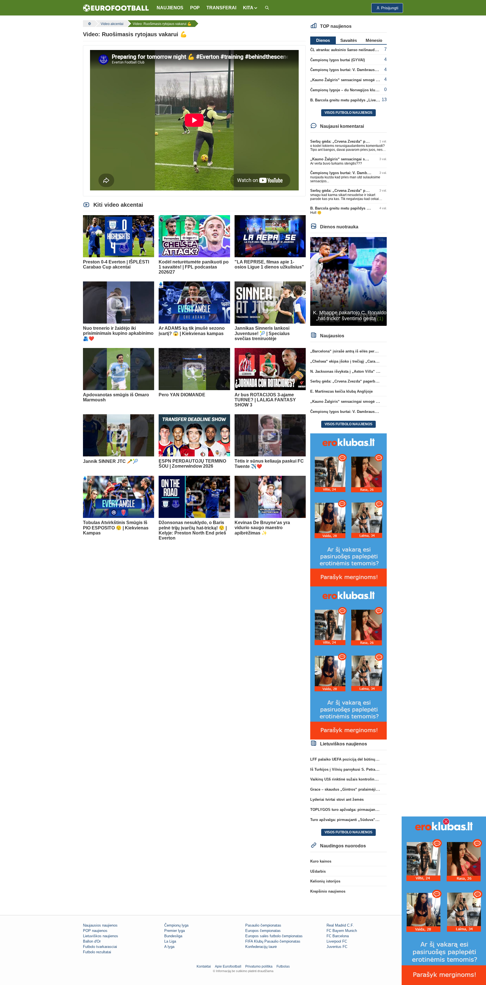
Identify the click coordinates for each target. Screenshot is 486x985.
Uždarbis (318, 871)
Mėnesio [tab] (374, 40)
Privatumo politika (259, 966)
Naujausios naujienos (100, 925)
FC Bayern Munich (342, 931)
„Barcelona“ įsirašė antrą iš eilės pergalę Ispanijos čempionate (365, 351)
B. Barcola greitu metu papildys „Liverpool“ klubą (354, 100)
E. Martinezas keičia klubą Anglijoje (341, 391)
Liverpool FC (337, 941)
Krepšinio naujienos (327, 891)
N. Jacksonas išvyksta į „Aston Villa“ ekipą (347, 371)
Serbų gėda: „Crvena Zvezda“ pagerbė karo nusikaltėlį (357, 141)
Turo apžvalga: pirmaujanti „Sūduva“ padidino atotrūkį (358, 820)
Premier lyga (174, 931)
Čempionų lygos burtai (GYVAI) (337, 60)
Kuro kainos (320, 861)
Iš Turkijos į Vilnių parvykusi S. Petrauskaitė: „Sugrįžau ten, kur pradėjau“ (375, 769)
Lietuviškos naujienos (100, 936)
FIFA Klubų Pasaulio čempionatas (272, 941)
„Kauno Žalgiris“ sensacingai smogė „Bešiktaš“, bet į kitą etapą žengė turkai (377, 80)
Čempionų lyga (176, 925)
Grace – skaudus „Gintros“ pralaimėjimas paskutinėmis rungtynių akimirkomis (379, 789)
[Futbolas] (89, 23)
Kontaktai (204, 966)
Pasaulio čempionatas (263, 925)
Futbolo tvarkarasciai (100, 947)
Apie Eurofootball (228, 966)
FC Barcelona (338, 936)
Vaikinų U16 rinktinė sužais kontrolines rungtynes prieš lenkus (364, 779)
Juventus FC (337, 947)
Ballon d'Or (92, 941)
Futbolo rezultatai (97, 952)
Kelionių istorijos (325, 881)
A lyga (169, 947)
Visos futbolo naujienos (348, 113)
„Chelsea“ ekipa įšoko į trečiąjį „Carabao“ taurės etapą (358, 361)
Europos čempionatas (263, 931)
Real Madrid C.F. (340, 925)
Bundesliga (173, 936)
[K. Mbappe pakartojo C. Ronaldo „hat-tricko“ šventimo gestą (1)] (348, 281)
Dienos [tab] (323, 40)
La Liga (170, 941)
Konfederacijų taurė (261, 947)
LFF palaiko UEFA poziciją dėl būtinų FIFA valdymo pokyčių (362, 759)
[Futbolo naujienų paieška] (267, 8)
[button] (250, 8)
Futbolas (283, 966)
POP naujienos (95, 931)
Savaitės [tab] (348, 40)
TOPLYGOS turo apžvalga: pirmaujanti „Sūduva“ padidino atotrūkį (368, 809)
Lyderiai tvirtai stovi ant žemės (337, 799)
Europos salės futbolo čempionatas (274, 936)
